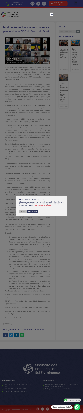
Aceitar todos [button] (32, 211)
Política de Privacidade (43, 206)
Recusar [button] (22, 211)
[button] (51, 14)
